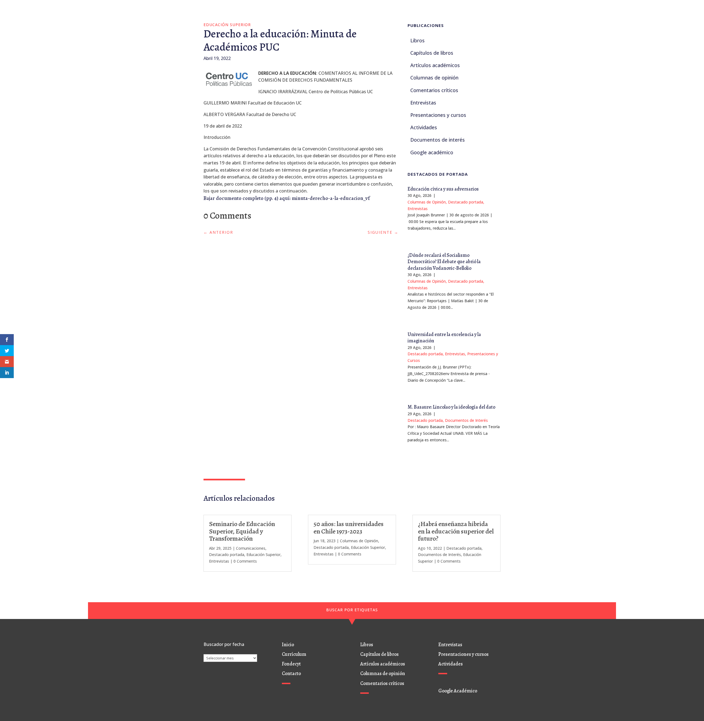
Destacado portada (465, 202)
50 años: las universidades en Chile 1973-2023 (349, 527)
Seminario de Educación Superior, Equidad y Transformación (242, 531)
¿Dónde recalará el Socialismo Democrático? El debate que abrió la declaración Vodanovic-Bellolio (444, 261)
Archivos (211, 651)
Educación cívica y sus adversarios (443, 189)
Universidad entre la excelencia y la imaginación (444, 337)
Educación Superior (227, 24)
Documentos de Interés (466, 420)
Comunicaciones (250, 548)
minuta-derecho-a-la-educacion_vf (331, 198)
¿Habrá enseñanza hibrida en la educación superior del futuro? (456, 531)
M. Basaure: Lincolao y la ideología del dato (451, 407)
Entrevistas (418, 208)
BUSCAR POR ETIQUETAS (352, 609)
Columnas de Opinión (427, 202)
